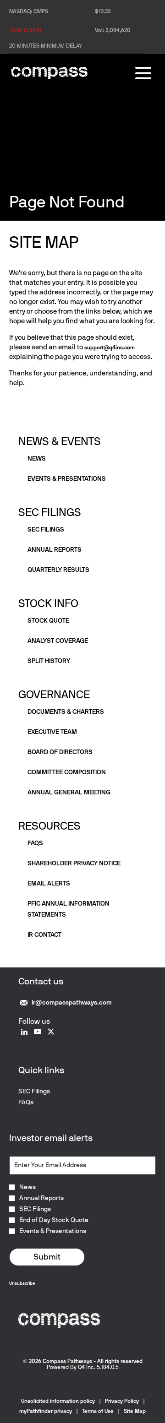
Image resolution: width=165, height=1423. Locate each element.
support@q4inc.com (109, 347)
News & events (59, 441)
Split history (49, 661)
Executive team (52, 732)
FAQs (35, 843)
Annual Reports (41, 1198)
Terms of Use (98, 1411)
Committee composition (67, 772)
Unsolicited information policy (58, 1401)
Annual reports (55, 550)
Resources (49, 825)
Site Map (135, 1411)
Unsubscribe (22, 1283)
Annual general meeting (69, 792)
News (37, 458)
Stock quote (48, 621)
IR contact (44, 935)
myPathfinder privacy (45, 1411)
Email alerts (49, 883)
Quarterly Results (58, 570)
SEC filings (46, 529)
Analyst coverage (58, 641)
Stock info (48, 603)
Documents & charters (66, 712)
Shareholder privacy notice (74, 863)
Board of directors (60, 752)
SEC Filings (49, 512)
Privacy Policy (122, 1401)
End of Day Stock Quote (53, 1220)
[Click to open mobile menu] (143, 73)
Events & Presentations (52, 1231)
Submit (46, 1257)
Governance (54, 694)
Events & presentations (67, 479)
